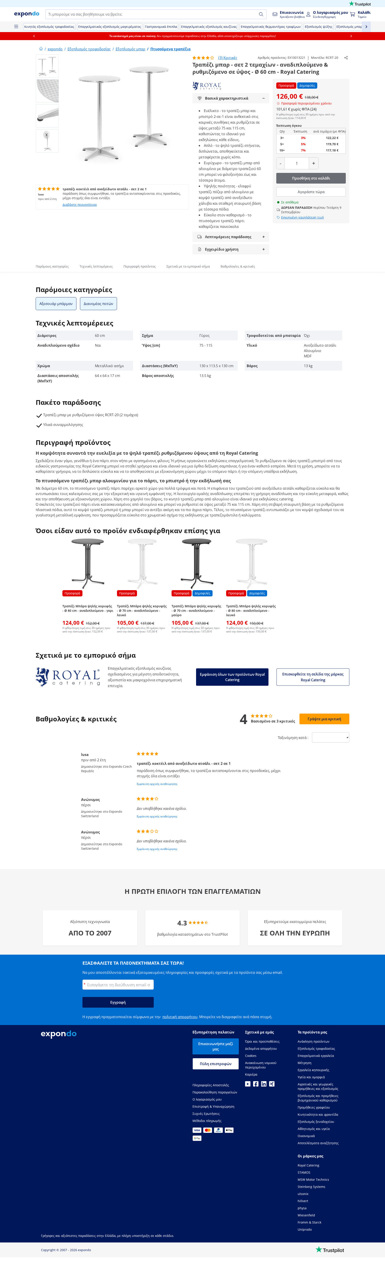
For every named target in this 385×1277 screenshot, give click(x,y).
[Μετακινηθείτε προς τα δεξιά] (351, 36)
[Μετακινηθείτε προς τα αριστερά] (34, 36)
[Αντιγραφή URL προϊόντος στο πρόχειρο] (346, 57)
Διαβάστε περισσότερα (80, 205)
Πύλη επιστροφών (215, 1063)
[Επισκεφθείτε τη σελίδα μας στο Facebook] (255, 1085)
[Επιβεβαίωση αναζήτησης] (261, 14)
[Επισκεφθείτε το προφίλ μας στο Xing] (271, 1085)
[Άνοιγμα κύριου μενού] (16, 26)
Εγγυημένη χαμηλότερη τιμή (302, 217)
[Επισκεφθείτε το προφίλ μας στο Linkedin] (263, 1085)
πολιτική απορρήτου (179, 1016)
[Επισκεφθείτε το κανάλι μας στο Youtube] (247, 1085)
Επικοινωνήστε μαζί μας (215, 1046)
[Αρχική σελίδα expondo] (41, 49)
